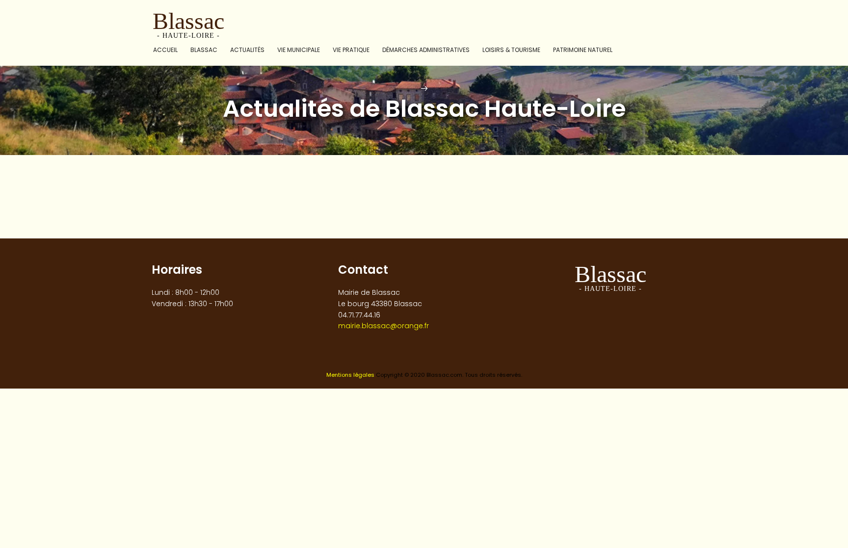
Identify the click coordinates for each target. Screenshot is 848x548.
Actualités (247, 50)
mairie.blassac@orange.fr (383, 326)
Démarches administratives (426, 50)
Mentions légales (350, 375)
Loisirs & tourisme (511, 50)
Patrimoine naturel (582, 50)
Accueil (165, 50)
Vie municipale (298, 50)
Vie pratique (351, 50)
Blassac (203, 50)
